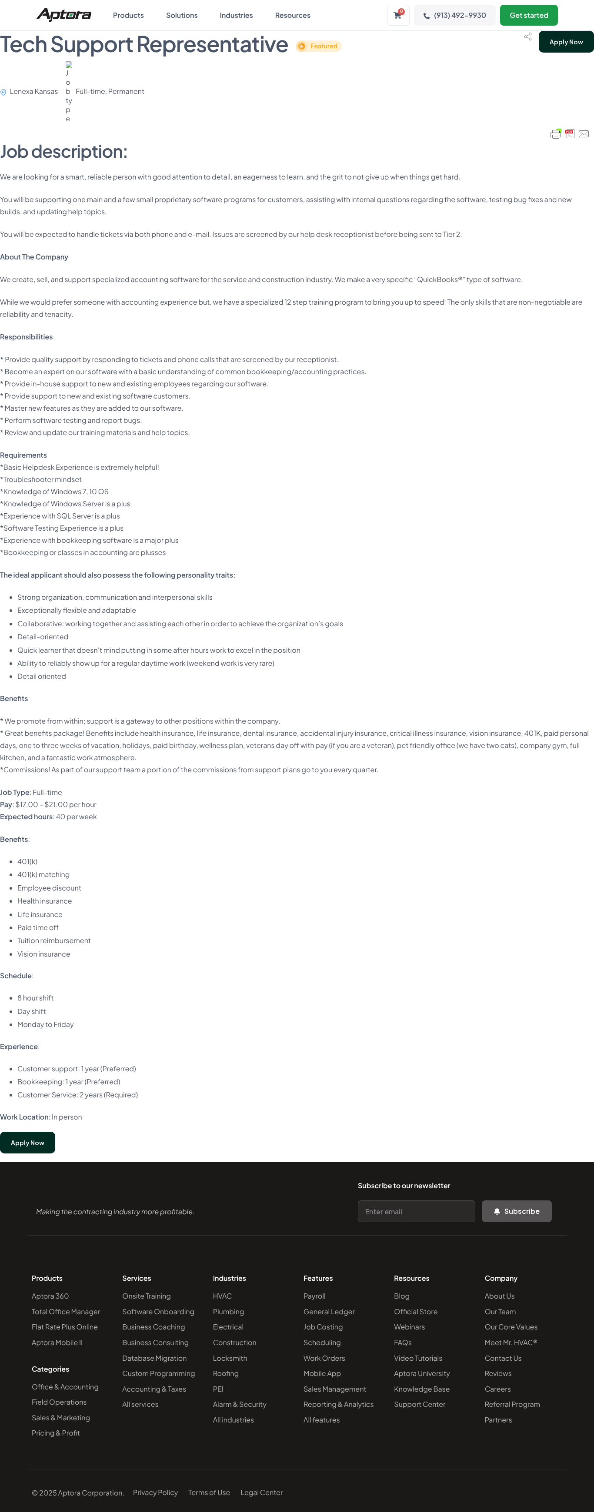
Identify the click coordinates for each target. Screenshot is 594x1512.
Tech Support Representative (168, 43)
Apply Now (566, 42)
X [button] (585, 8)
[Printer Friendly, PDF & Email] (570, 133)
